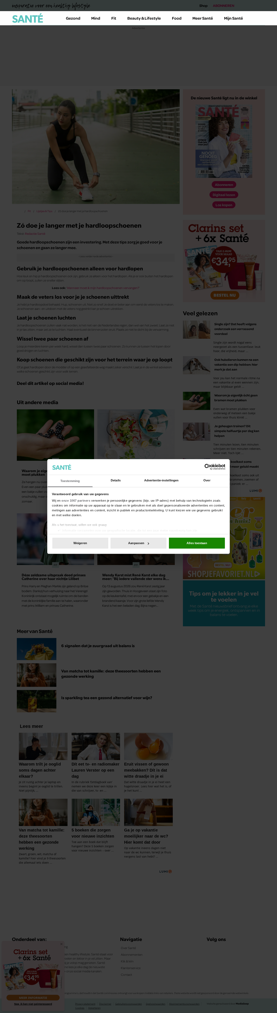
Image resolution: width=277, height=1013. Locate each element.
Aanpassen (136, 543)
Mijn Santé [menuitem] (233, 18)
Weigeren (80, 543)
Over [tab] (206, 480)
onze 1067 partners (75, 500)
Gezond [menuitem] (73, 18)
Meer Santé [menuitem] (202, 18)
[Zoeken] (262, 18)
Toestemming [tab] (70, 481)
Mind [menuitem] (95, 18)
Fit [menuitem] (113, 18)
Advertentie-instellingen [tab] (161, 480)
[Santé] (27, 18)
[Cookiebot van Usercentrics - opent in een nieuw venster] (207, 467)
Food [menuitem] (176, 18)
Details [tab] (116, 480)
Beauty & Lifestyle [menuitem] (144, 18)
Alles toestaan (197, 543)
